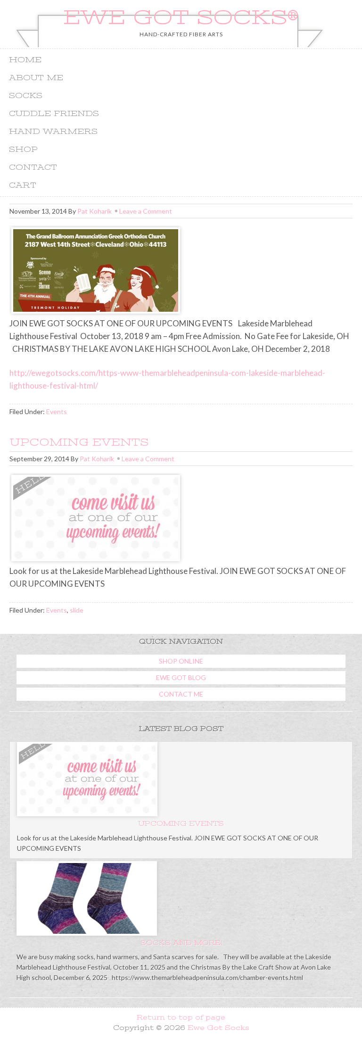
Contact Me (181, 694)
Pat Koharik (94, 211)
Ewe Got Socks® (181, 17)
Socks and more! (181, 943)
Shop (23, 149)
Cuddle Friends (54, 113)
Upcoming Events (78, 442)
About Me (36, 78)
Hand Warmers (53, 131)
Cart (22, 185)
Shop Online (181, 661)
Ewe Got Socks (218, 1027)
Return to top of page (181, 1017)
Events (56, 411)
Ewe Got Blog (181, 677)
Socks (25, 95)
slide (76, 610)
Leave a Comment (145, 211)
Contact (33, 167)
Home (25, 60)
